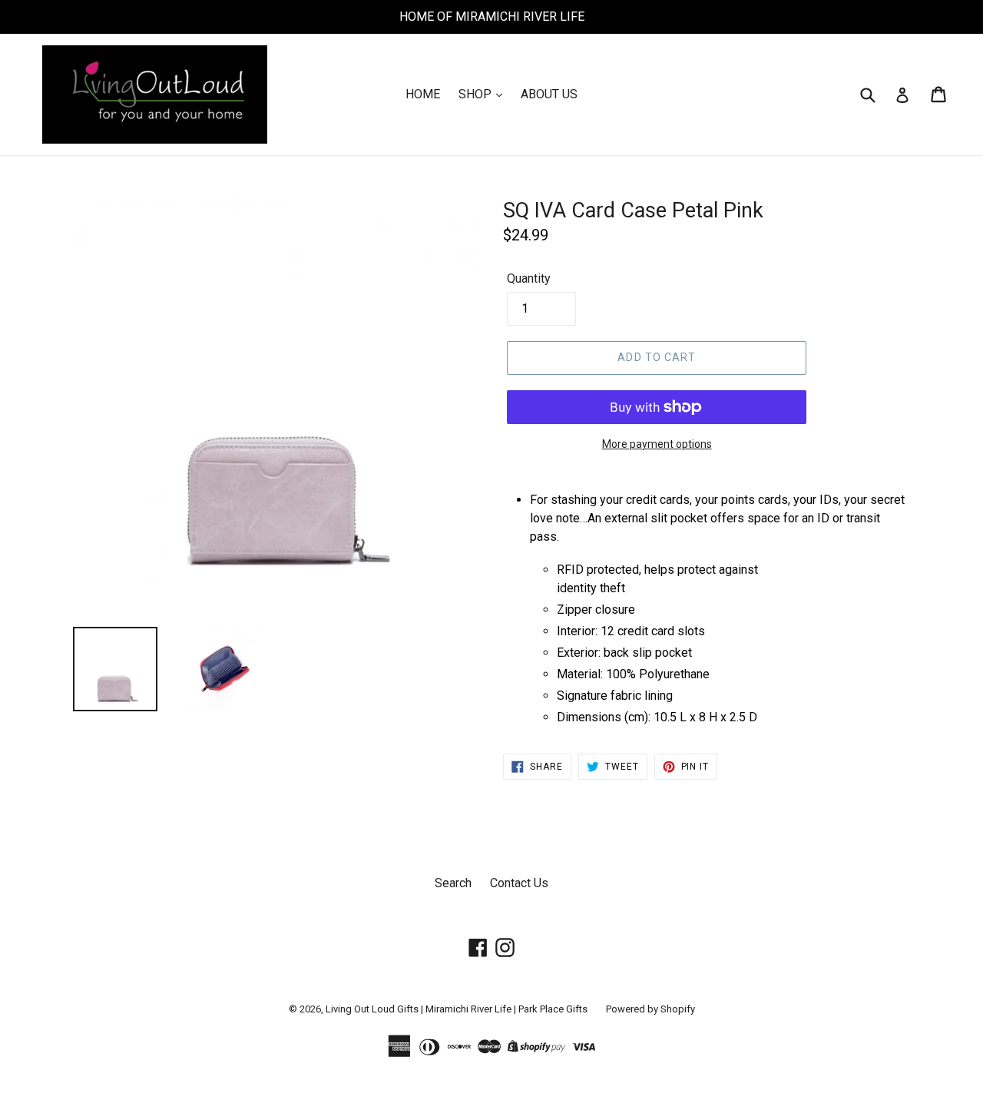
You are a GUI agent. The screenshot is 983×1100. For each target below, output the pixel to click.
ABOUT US (549, 94)
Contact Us (519, 883)
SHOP (476, 94)
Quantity (529, 278)
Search (453, 883)
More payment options (657, 444)
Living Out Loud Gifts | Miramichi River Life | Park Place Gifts (456, 1009)
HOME (422, 94)
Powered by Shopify (650, 1009)
